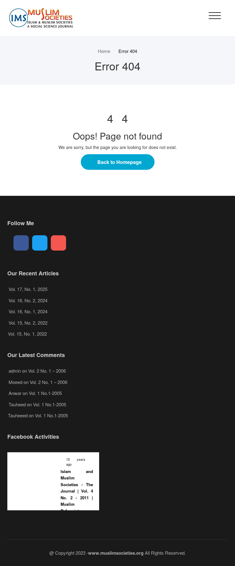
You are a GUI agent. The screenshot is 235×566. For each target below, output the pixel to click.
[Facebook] (21, 243)
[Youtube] (58, 243)
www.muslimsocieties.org (116, 552)
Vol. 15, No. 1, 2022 (27, 333)
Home (104, 51)
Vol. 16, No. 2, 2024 (28, 300)
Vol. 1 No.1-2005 (45, 393)
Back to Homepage (119, 162)
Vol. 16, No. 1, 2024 (28, 311)
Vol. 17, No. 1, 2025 (28, 289)
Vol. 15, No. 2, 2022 (28, 322)
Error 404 (127, 51)
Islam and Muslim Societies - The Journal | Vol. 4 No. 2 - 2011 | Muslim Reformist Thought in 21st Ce (77, 497)
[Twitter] (39, 243)
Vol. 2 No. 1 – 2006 (47, 370)
